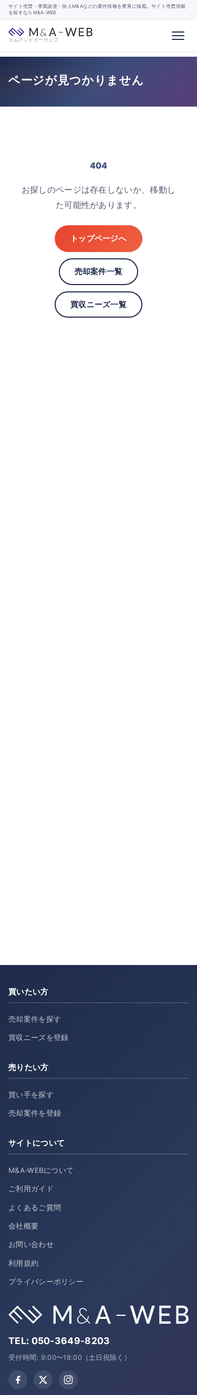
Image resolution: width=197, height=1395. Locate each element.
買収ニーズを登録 (38, 1037)
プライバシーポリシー (46, 1281)
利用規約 (23, 1263)
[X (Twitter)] (43, 1379)
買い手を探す (31, 1094)
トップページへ (98, 238)
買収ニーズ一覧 (98, 304)
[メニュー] (178, 35)
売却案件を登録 (34, 1113)
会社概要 (23, 1226)
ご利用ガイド (31, 1188)
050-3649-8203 (71, 1340)
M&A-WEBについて (41, 1170)
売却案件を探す (34, 1019)
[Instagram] (68, 1379)
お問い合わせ (31, 1244)
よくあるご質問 (34, 1207)
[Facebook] (17, 1379)
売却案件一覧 (99, 271)
